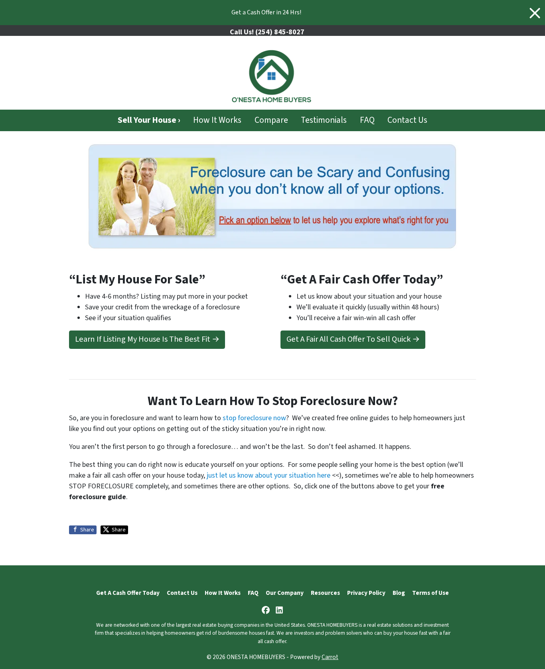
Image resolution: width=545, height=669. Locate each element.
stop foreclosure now (254, 418)
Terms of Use (430, 592)
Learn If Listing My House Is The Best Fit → (147, 339)
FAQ (367, 120)
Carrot (330, 657)
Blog (399, 592)
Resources (325, 592)
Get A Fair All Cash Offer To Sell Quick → (353, 339)
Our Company (285, 592)
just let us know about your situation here (268, 475)
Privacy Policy (366, 592)
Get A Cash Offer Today (128, 592)
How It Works (217, 120)
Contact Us (407, 120)
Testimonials (324, 120)
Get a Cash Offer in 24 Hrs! (266, 12)
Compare (271, 120)
